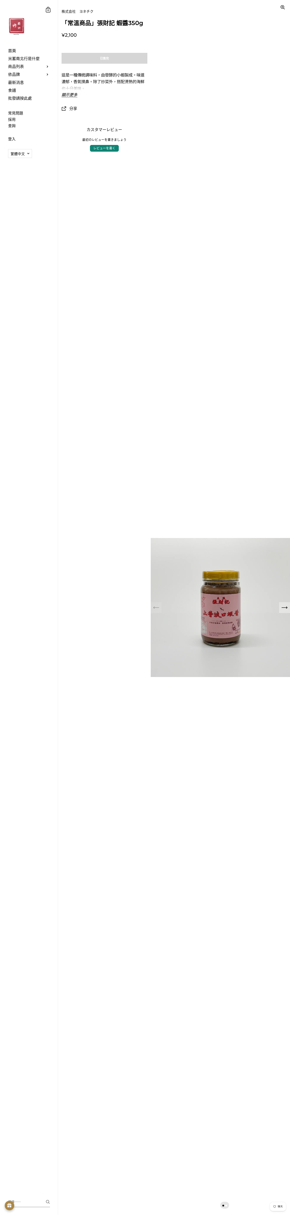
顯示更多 (69, 95)
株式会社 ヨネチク (78, 11)
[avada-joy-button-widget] (9, 1205)
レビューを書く (104, 148)
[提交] (48, 1202)
